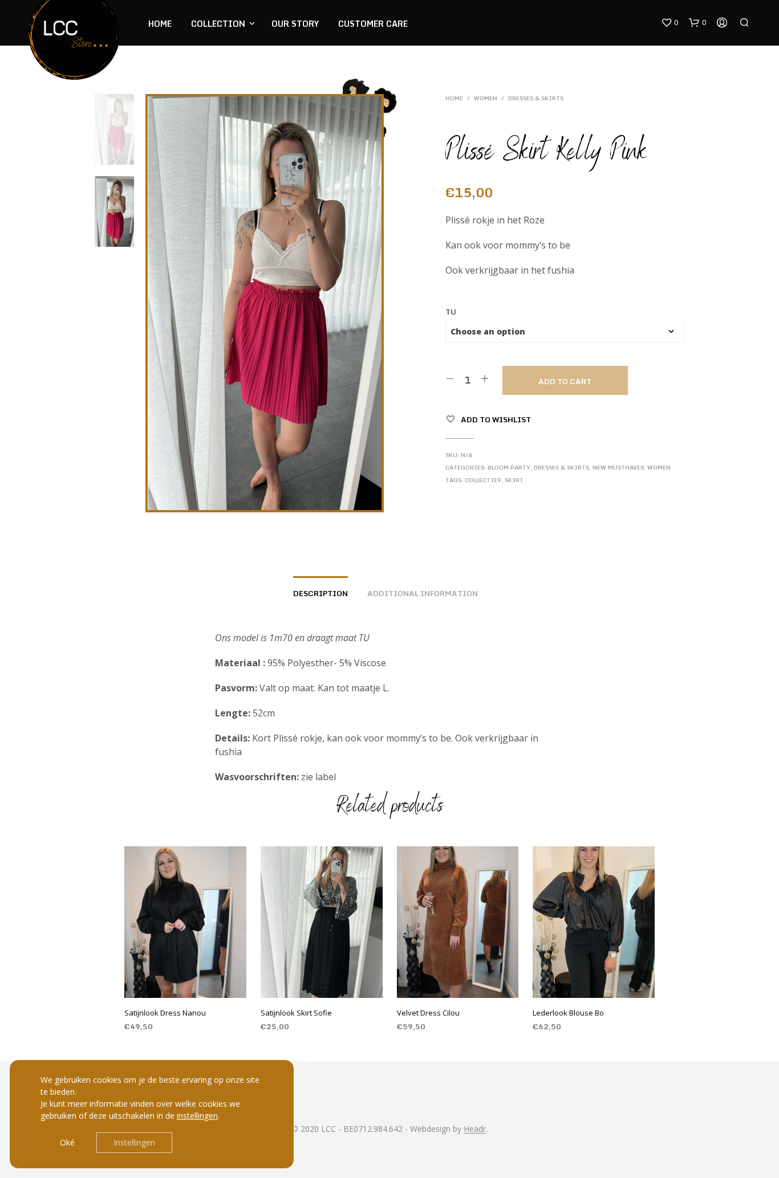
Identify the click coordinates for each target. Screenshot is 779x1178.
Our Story (295, 24)
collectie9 (483, 479)
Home (160, 24)
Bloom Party (509, 467)
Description (320, 593)
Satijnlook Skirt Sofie (296, 1013)
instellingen (197, 1115)
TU (450, 311)
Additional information (422, 593)
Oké (67, 1142)
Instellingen (134, 1142)
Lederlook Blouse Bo (568, 1013)
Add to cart (564, 381)
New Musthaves (618, 467)
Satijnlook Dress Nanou (165, 1013)
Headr (475, 1129)
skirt (514, 479)
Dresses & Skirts (535, 98)
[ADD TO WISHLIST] (196, 982)
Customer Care (373, 24)
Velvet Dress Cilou (428, 1013)
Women (485, 98)
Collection (218, 24)
